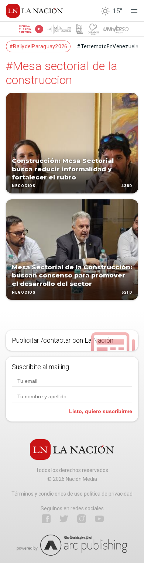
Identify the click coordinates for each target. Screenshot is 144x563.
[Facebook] (46, 519)
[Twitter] (64, 519)
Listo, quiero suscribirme (100, 411)
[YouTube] (99, 519)
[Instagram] (82, 519)
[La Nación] (34, 11)
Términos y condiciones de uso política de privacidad (72, 494)
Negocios (23, 186)
